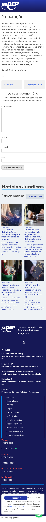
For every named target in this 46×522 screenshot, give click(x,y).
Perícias (20, 390)
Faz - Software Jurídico (22, 356)
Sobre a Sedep (12, 401)
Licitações (22, 381)
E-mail (5, 147)
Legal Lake (20, 365)
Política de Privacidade (18, 506)
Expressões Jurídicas (14, 435)
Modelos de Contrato (14, 424)
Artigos (9, 409)
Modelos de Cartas (14, 420)
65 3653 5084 (7, 480)
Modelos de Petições (14, 428)
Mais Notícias (35, 196)
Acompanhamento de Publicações (21, 372)
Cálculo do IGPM (13, 412)
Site (3, 157)
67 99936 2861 (7, 463)
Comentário (8, 106)
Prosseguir (16, 498)
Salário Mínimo (12, 416)
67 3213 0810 (7, 443)
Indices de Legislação (15, 431)
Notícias (9, 405)
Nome (5, 137)
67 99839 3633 (7, 449)
